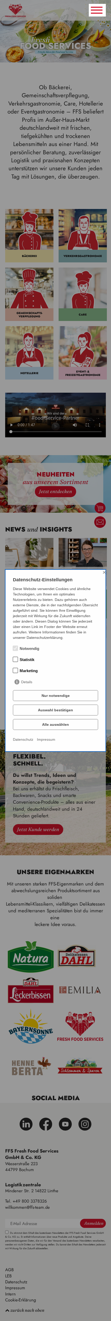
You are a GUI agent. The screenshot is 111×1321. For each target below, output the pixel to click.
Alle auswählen (55, 724)
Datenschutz (23, 739)
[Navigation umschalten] (97, 10)
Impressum (46, 739)
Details (26, 682)
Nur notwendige (56, 696)
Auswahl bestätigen (55, 710)
